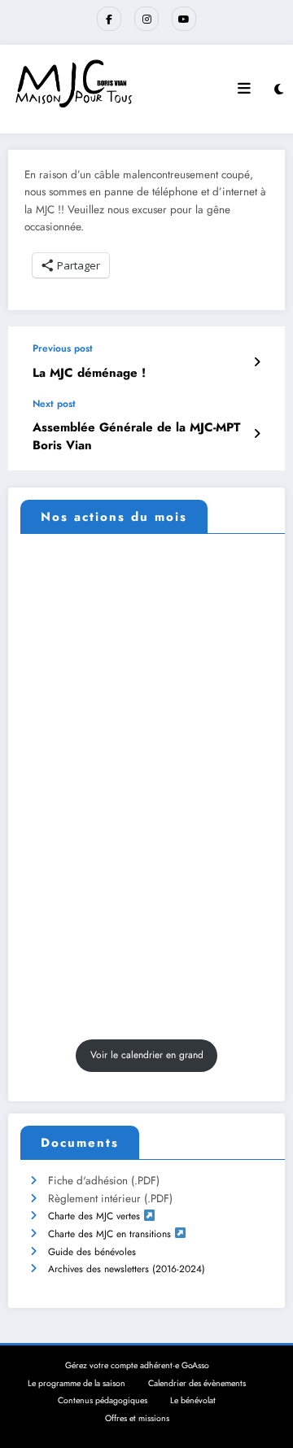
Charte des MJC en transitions (109, 1234)
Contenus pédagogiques (102, 1400)
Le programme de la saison (76, 1383)
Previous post (63, 348)
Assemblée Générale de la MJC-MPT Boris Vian (136, 436)
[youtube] (184, 19)
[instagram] (146, 19)
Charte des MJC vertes (94, 1216)
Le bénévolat (193, 1400)
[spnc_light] (278, 89)
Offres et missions (137, 1418)
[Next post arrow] (256, 434)
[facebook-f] (109, 19)
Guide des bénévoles (92, 1252)
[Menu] (244, 88)
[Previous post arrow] (256, 362)
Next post (54, 403)
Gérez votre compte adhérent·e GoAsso (137, 1365)
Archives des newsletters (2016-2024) (126, 1269)
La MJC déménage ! (89, 373)
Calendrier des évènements (197, 1383)
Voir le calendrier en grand (146, 1055)
